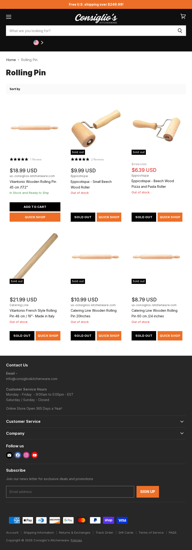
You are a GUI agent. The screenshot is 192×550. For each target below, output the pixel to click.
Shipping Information (39, 532)
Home (11, 60)
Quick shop (35, 217)
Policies (76, 540)
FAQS (173, 532)
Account (12, 532)
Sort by (15, 89)
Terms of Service (151, 532)
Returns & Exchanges (74, 532)
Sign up (147, 491)
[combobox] (90, 30)
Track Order (104, 532)
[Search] (180, 30)
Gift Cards (125, 532)
